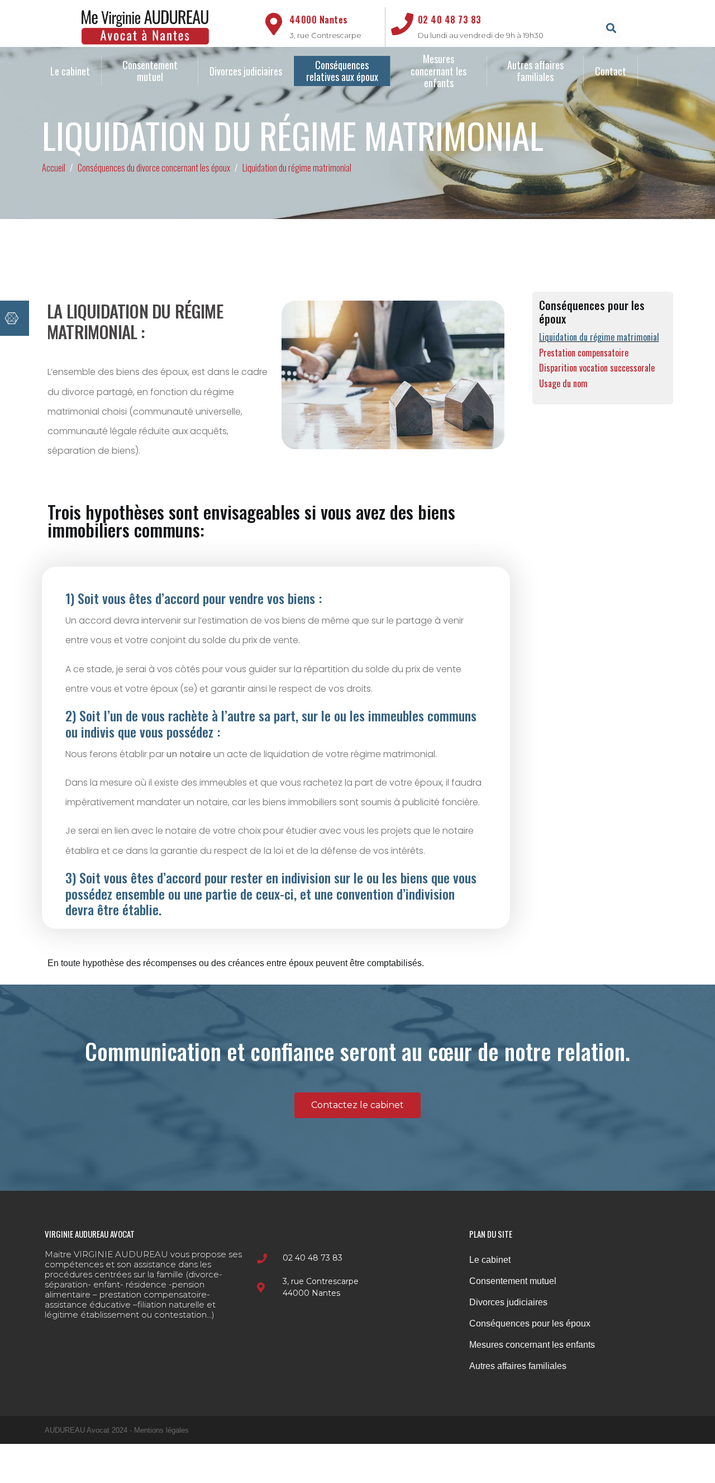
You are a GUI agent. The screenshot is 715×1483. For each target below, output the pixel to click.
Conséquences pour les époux (529, 1323)
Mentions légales (161, 1430)
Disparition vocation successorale (597, 368)
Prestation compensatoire (583, 353)
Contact (610, 71)
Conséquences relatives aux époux (342, 71)
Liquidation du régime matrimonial (599, 337)
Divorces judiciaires (245, 71)
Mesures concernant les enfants (440, 71)
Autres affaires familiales (536, 71)
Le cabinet (70, 71)
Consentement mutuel (151, 71)
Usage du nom (563, 383)
